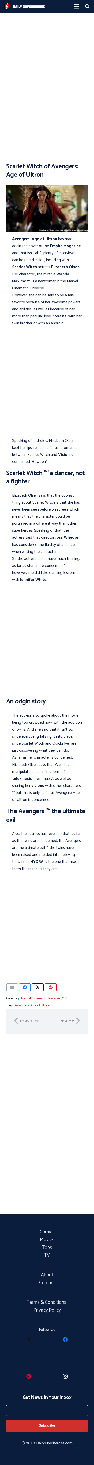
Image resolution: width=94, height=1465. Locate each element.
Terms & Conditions (47, 1302)
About (47, 1275)
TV (47, 1255)
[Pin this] (51, 987)
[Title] (24, 6)
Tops (47, 1248)
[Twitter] (29, 1339)
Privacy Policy (47, 1310)
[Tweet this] (38, 987)
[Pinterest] (29, 1376)
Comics (47, 1232)
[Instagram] (65, 1376)
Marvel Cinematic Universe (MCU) (45, 998)
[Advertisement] (47, 67)
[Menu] (76, 6)
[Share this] (25, 987)
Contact (47, 1283)
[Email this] (12, 987)
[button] (87, 6)
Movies (47, 1240)
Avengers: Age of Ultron (32, 1005)
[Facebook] (65, 1339)
